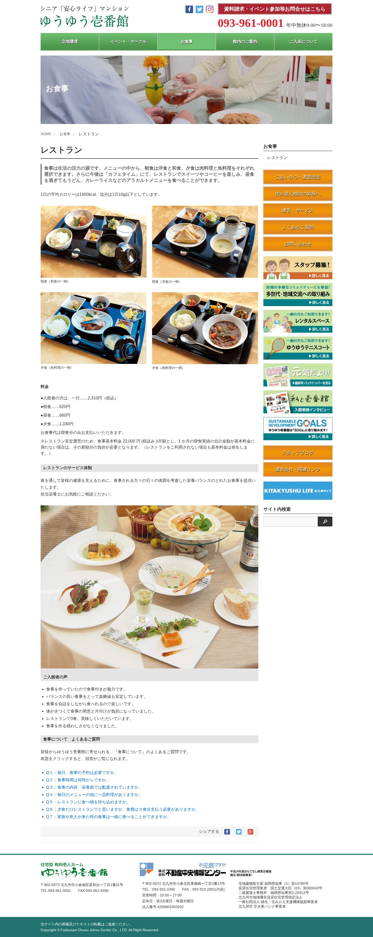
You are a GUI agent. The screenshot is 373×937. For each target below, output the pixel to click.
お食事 (187, 41)
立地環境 (70, 41)
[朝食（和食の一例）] (94, 242)
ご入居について (303, 41)
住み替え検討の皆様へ (298, 193)
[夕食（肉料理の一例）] (205, 328)
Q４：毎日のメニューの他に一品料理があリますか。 (94, 794)
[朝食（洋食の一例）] (205, 242)
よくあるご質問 (298, 227)
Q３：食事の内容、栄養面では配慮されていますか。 (94, 787)
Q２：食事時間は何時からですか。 (78, 780)
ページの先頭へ (362, 926)
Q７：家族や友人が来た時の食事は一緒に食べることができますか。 (108, 817)
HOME (46, 134)
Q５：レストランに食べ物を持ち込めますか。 (88, 802)
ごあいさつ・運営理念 (298, 177)
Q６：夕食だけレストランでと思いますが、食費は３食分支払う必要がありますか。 (122, 809)
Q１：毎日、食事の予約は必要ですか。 (82, 772)
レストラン (277, 157)
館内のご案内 (245, 41)
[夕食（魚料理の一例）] (94, 328)
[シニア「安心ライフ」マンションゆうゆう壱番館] (84, 16)
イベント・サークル (128, 41)
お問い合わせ (298, 243)
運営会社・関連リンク (298, 469)
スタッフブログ (298, 452)
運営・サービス (298, 210)
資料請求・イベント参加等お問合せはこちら (275, 9)
